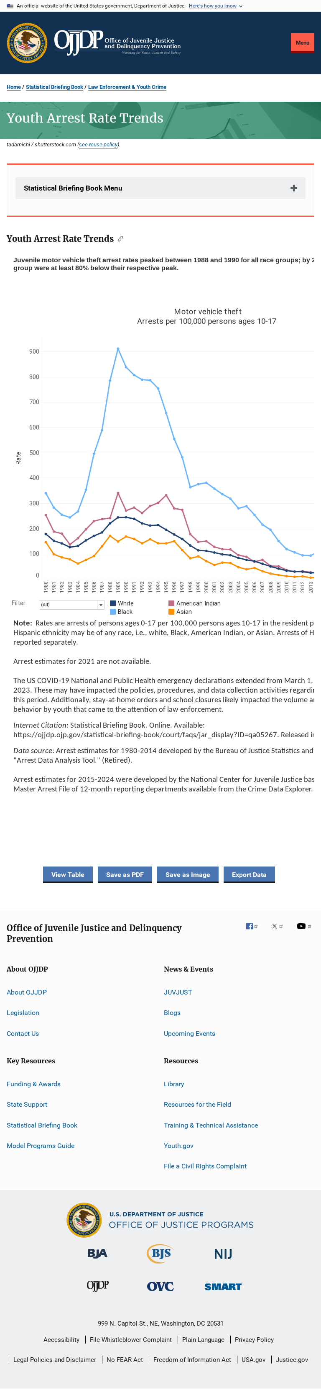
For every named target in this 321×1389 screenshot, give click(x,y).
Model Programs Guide (40, 1146)
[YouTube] (305, 932)
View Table (67, 875)
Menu (302, 43)
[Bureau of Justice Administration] (97, 1260)
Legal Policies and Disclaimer (54, 1360)
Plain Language (203, 1340)
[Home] (117, 43)
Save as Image (188, 875)
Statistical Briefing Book (54, 87)
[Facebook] (255, 932)
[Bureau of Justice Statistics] (160, 1265)
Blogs (172, 1013)
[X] (280, 932)
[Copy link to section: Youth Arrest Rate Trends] (118, 238)
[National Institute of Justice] (223, 1260)
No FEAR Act (125, 1360)
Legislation (23, 1013)
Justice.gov (292, 1360)
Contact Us (23, 1033)
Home (14, 87)
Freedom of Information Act (192, 1360)
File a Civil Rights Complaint (205, 1166)
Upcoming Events (189, 1033)
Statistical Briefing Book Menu (73, 188)
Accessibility (61, 1340)
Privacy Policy (254, 1340)
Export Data (249, 875)
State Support (27, 1104)
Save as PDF (125, 875)
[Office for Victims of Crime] (160, 1292)
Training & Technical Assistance (211, 1125)
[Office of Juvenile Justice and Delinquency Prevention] (98, 1293)
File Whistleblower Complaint (131, 1340)
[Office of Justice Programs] (27, 43)
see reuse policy (98, 144)
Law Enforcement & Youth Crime (127, 87)
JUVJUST (178, 992)
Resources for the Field (197, 1104)
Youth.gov (179, 1146)
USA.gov (253, 1360)
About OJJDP (27, 992)
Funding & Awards (34, 1084)
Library (174, 1084)
